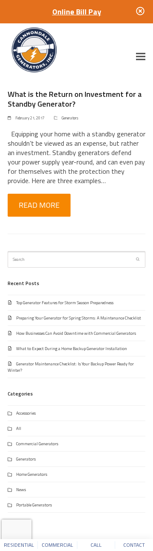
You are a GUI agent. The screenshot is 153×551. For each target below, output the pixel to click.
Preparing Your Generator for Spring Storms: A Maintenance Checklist (78, 318)
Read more (39, 205)
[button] (140, 56)
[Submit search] (138, 259)
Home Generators (31, 474)
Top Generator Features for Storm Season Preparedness (64, 303)
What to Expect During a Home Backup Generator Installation (71, 348)
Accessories (26, 413)
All (18, 428)
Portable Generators (34, 505)
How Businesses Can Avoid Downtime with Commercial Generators (76, 333)
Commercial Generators (37, 444)
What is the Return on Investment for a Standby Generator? (75, 99)
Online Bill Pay (76, 11)
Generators (70, 118)
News (21, 489)
